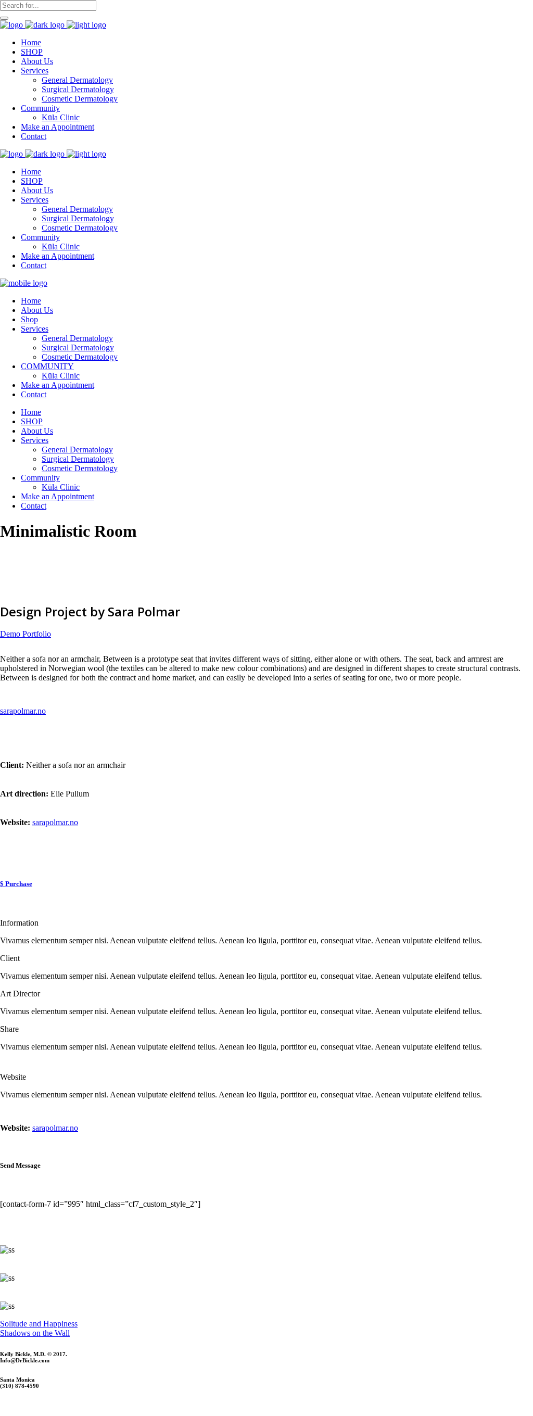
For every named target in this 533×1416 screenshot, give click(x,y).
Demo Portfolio (25, 633)
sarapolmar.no (55, 822)
